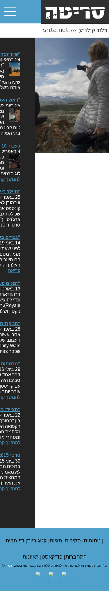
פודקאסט (53, 557)
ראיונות (31, 557)
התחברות (76, 557)
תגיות (56, 541)
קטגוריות (37, 541)
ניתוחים (93, 541)
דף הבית (16, 541)
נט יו (9, 566)
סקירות (73, 541)
